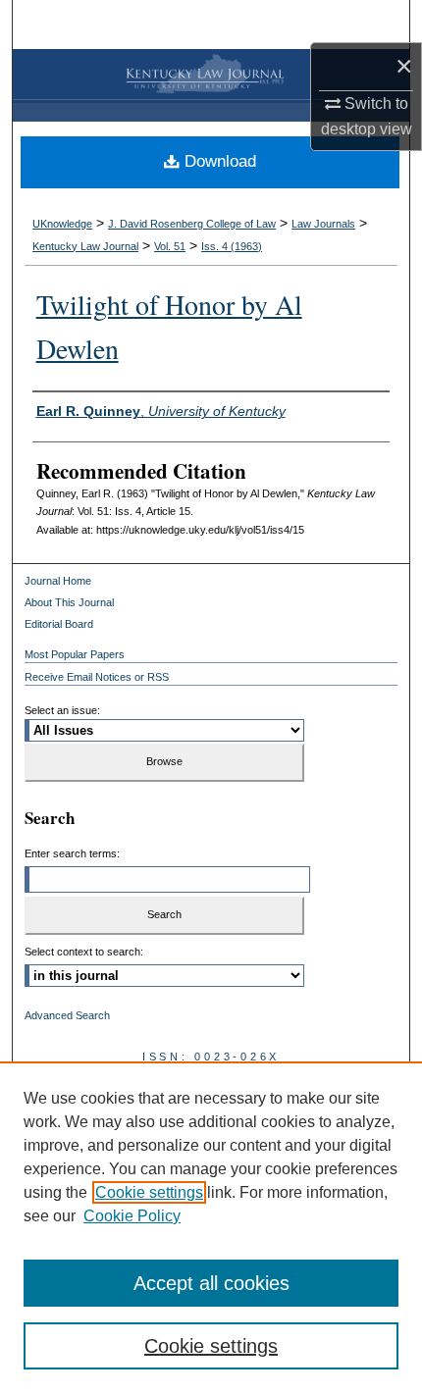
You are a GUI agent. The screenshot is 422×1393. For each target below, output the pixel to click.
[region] (211, 1227)
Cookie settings (149, 1192)
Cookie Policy (132, 1216)
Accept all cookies (211, 1283)
